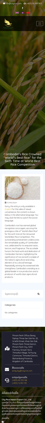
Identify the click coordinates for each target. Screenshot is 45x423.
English (8, 209)
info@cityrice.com (13, 3)
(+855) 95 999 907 (34, 3)
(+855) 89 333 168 (19, 380)
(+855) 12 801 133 (19, 383)
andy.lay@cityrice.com (22, 371)
